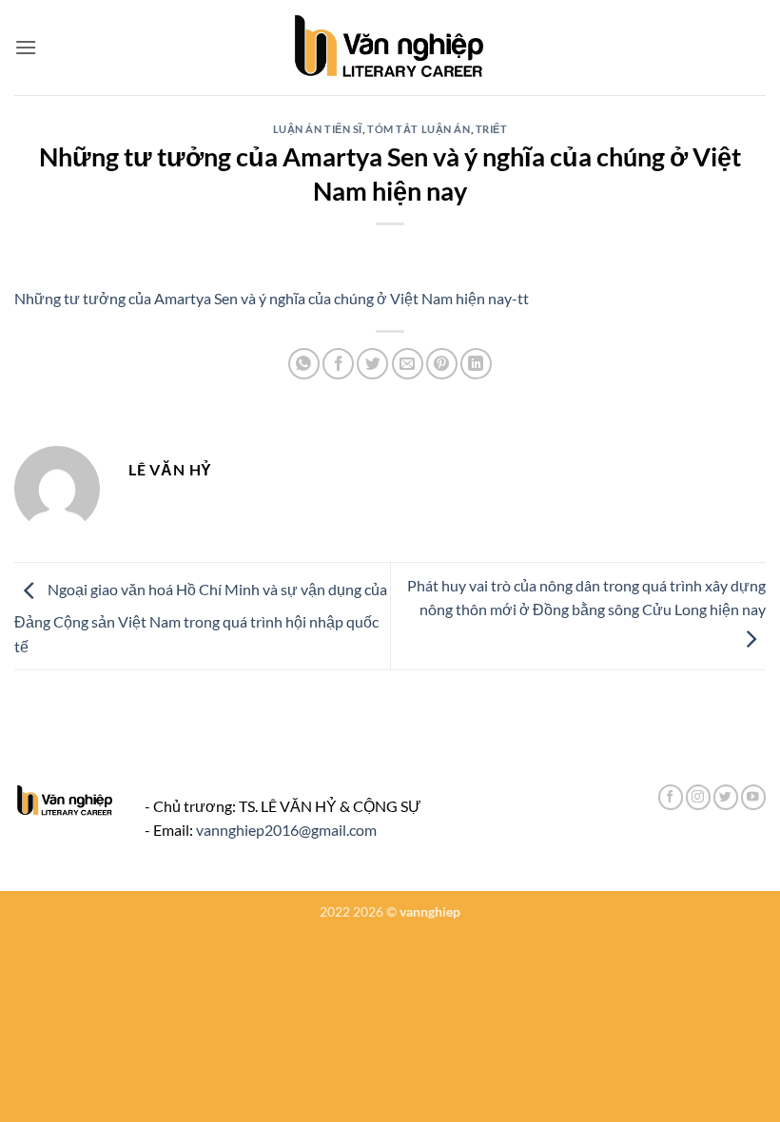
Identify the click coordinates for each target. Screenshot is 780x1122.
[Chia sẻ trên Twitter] (372, 363)
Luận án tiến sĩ (317, 129)
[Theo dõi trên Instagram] (698, 797)
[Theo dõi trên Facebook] (670, 797)
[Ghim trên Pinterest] (442, 363)
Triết (492, 129)
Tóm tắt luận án (418, 129)
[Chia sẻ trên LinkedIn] (476, 363)
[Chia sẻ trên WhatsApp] (304, 363)
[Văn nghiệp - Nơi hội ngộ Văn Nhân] (390, 47)
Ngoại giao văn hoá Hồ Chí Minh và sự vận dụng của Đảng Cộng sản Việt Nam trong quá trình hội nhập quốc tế (200, 617)
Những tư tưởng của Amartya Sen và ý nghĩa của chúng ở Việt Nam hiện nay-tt (271, 298)
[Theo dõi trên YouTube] (753, 797)
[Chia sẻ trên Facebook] (338, 363)
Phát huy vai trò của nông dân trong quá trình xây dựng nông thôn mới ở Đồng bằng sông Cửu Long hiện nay (586, 597)
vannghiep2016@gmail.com (286, 830)
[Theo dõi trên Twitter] (725, 797)
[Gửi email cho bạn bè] (407, 363)
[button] (25, 47)
